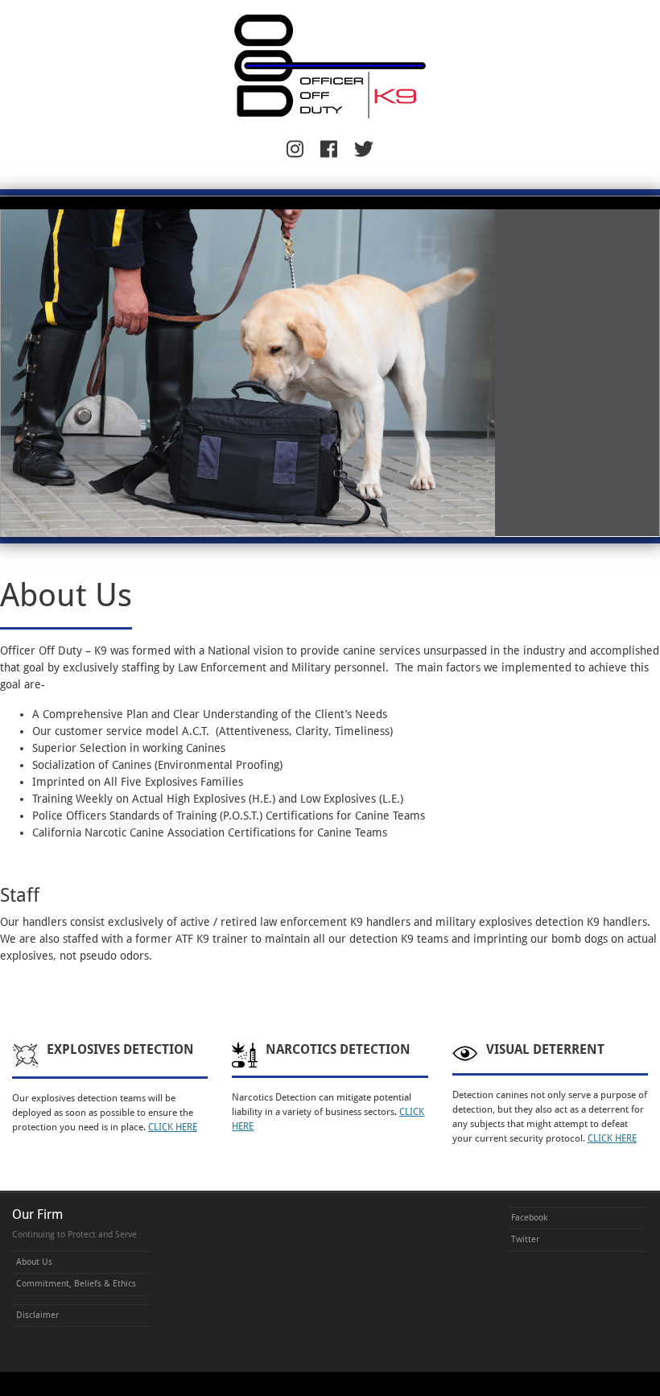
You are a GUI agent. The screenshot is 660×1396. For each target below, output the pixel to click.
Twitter (525, 1239)
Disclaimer (37, 1315)
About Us (34, 1262)
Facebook (529, 1217)
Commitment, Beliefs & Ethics (76, 1283)
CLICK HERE (172, 1127)
